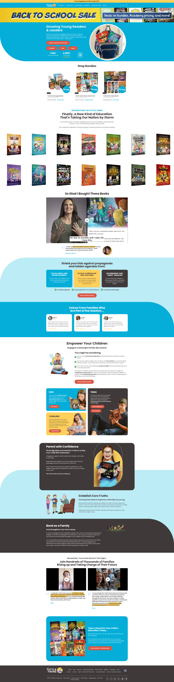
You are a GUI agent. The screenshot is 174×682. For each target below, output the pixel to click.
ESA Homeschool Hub (88, 669)
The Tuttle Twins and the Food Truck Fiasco (112, 132)
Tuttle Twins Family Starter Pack (85, 96)
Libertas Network (75, 679)
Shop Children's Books (87, 295)
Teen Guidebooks (97, 406)
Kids (62, 48)
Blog (74, 669)
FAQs (118, 669)
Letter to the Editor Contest (114, 672)
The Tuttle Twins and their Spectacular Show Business (34, 162)
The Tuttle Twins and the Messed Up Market (62, 162)
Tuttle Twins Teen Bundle (110, 96)
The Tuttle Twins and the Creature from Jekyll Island (61, 132)
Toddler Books (55, 431)
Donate (69, 672)
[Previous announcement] (46, 1)
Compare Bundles (100, 672)
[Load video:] (87, 220)
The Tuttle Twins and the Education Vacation (136, 132)
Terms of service (75, 678)
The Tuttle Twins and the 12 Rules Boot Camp (135, 162)
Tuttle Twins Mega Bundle (55, 96)
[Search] (120, 5)
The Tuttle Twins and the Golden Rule (161, 131)
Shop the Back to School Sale (58, 43)
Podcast (79, 669)
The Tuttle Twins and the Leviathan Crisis (86, 162)
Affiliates (106, 669)
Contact (74, 672)
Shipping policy (92, 678)
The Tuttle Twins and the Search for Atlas (111, 162)
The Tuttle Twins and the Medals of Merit (161, 162)
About (70, 669)
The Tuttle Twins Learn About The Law (11, 132)
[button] (62, 5)
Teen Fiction (96, 411)
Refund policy (84, 678)
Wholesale (112, 669)
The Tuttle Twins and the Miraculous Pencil (37, 132)
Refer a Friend (98, 669)
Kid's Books (54, 406)
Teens (73, 48)
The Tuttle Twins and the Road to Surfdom (86, 132)
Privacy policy (66, 678)
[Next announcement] (127, 1)
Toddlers (52, 48)
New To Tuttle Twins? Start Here (86, 672)
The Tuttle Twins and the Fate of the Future (12, 162)
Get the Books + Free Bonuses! (100, 648)
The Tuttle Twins (58, 678)
